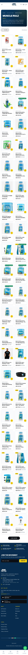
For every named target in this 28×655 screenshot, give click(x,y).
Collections (10, 12)
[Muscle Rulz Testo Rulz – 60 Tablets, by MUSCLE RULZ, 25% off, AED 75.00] (21, 399)
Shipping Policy (4, 629)
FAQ (16, 615)
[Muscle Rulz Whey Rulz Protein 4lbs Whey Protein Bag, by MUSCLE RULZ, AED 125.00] (7, 253)
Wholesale (17, 611)
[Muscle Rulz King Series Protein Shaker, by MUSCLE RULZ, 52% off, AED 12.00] (21, 524)
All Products (3, 608)
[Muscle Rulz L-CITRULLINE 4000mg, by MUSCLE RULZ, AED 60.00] (7, 378)
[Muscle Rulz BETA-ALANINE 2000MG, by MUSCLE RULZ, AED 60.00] (7, 211)
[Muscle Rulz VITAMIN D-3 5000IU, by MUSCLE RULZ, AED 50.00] (7, 190)
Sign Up (23, 560)
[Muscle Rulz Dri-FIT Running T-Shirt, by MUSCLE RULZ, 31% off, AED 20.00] (7, 357)
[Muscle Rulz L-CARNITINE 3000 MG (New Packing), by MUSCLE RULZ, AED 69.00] (7, 107)
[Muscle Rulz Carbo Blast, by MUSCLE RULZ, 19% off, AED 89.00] (7, 44)
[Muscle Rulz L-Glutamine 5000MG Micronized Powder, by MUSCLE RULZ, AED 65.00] (21, 211)
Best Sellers (3, 615)
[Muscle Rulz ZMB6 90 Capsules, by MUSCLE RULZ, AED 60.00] (7, 232)
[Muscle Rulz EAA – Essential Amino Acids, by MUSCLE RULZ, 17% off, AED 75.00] (21, 65)
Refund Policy (4, 626)
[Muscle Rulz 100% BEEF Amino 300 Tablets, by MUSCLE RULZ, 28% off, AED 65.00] (21, 357)
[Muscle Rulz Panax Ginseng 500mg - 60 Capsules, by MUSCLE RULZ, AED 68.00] (21, 315)
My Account (14, 643)
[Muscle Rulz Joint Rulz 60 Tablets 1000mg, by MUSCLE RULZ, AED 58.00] (7, 420)
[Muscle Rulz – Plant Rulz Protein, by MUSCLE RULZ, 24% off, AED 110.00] (21, 44)
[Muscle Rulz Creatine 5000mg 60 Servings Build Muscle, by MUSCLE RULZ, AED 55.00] (7, 482)
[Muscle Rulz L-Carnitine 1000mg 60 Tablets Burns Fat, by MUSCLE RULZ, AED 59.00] (21, 86)
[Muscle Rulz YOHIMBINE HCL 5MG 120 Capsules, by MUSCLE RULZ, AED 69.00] (21, 169)
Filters (6, 30)
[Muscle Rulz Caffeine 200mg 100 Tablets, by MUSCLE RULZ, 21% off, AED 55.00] (21, 482)
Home (4, 12)
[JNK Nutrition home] (14, 4)
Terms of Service (4, 631)
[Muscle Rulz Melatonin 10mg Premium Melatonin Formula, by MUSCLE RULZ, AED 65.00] (21, 441)
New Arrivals (3, 613)
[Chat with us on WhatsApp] (25, 648)
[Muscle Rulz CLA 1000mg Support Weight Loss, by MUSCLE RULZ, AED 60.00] (7, 524)
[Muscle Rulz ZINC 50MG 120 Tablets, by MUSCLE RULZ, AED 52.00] (21, 190)
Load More (14, 538)
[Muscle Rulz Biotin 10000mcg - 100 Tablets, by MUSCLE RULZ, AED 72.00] (7, 315)
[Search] (21, 4)
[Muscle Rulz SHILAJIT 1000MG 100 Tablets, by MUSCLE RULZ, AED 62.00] (7, 169)
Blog (16, 613)
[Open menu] (2, 4)
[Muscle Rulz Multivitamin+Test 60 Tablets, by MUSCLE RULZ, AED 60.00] (21, 128)
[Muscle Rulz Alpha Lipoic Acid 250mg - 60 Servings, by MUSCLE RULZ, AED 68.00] (21, 295)
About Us (17, 608)
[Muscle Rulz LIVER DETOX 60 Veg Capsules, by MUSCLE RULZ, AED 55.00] (21, 232)
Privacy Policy (4, 624)
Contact (17, 618)
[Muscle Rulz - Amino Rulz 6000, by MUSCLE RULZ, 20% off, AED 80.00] (7, 65)
